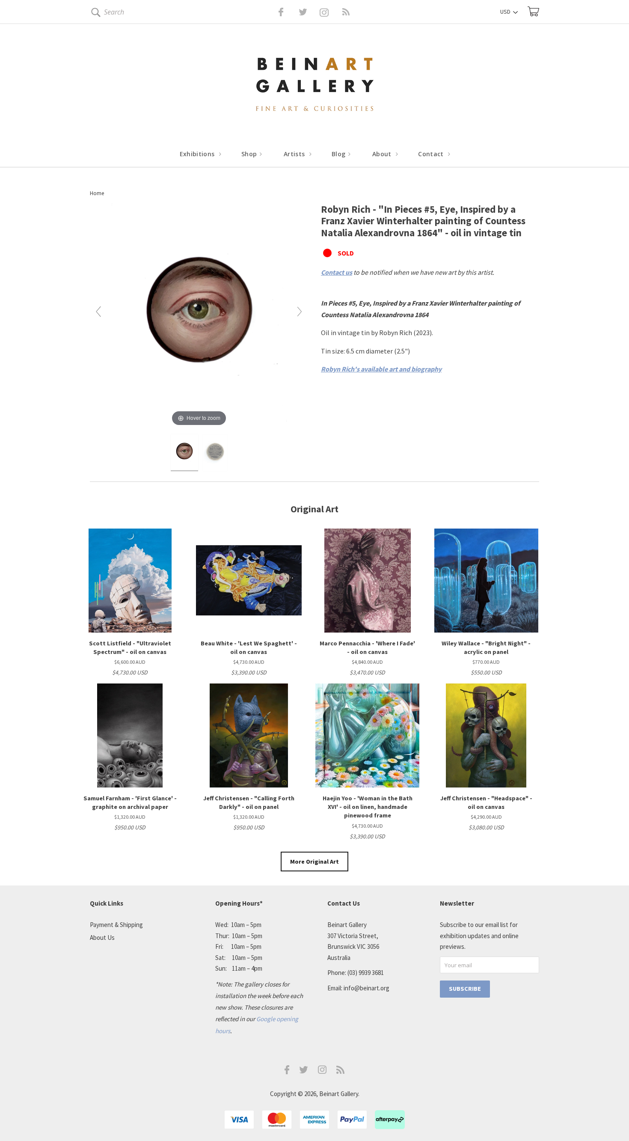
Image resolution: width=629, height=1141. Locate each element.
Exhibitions (198, 154)
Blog (339, 154)
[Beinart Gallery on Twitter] (287, 12)
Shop (250, 154)
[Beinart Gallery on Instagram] (322, 1071)
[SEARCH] (94, 14)
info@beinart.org (366, 988)
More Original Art (314, 861)
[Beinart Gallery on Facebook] (275, 12)
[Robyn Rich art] (184, 452)
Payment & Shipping (116, 925)
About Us (102, 937)
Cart (533, 11)
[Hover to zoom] (199, 315)
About (382, 154)
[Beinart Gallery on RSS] (331, 12)
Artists (295, 154)
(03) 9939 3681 (365, 973)
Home (97, 193)
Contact (431, 154)
